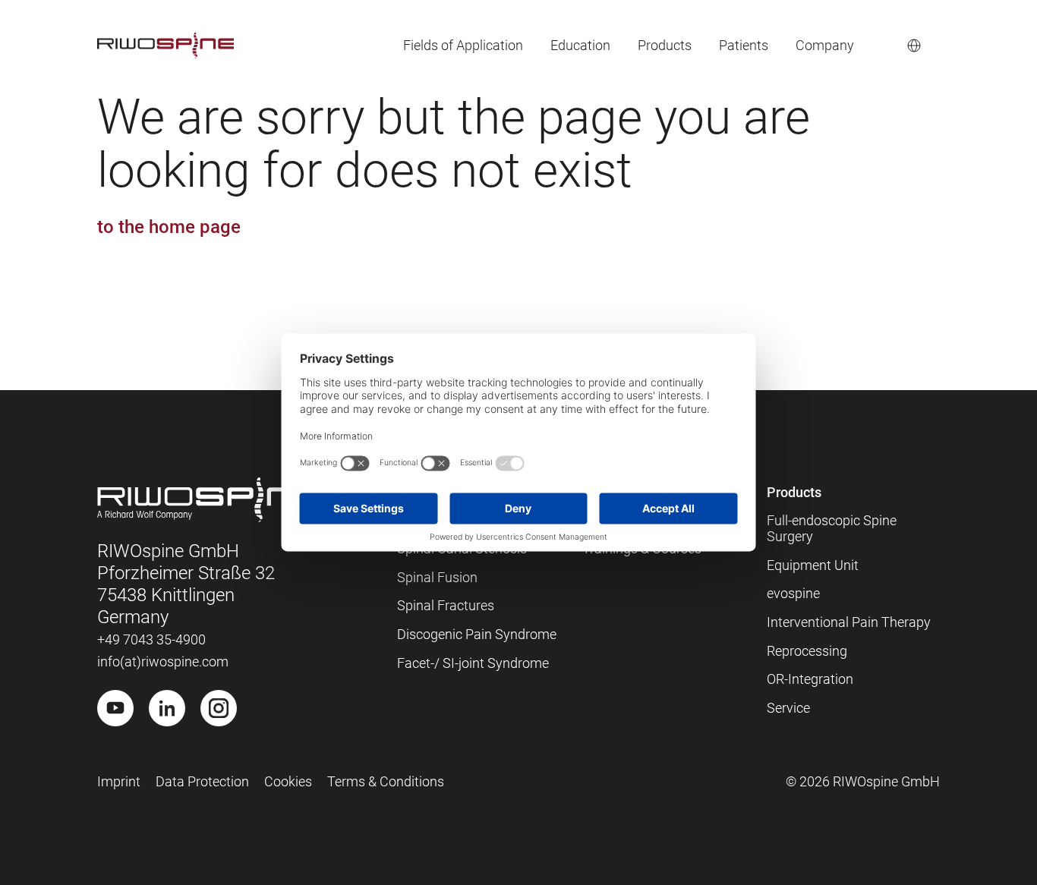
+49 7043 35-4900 (151, 639)
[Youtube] (115, 708)
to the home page (169, 227)
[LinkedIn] (167, 708)
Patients (743, 45)
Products (665, 45)
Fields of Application (463, 45)
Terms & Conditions (385, 781)
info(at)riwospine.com (163, 661)
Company (825, 45)
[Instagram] (218, 708)
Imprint (118, 781)
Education (580, 45)
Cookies (288, 781)
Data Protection (202, 781)
